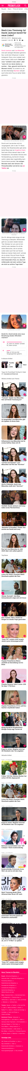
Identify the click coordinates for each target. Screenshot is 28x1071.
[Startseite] (14, 5)
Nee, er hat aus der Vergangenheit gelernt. (14, 353)
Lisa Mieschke (19, 50)
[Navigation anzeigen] (2, 5)
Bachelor (17, 71)
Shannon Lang (16, 38)
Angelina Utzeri (20, 150)
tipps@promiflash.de (11, 374)
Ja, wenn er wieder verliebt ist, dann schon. (16, 344)
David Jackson (6, 50)
